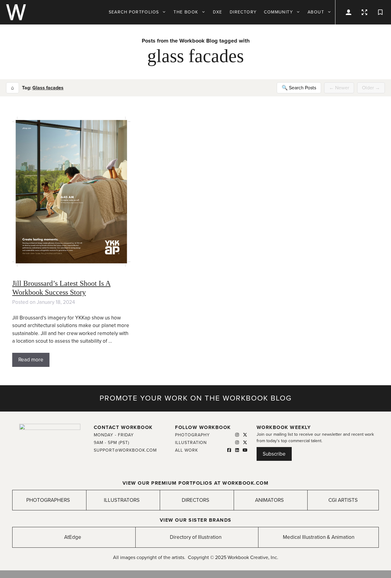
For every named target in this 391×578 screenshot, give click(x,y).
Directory (243, 12)
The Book (186, 12)
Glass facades (48, 88)
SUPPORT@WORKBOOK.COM (125, 450)
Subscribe (274, 454)
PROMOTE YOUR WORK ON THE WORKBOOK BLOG (196, 398)
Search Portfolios (134, 12)
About (316, 12)
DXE (217, 12)
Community (278, 12)
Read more (30, 359)
